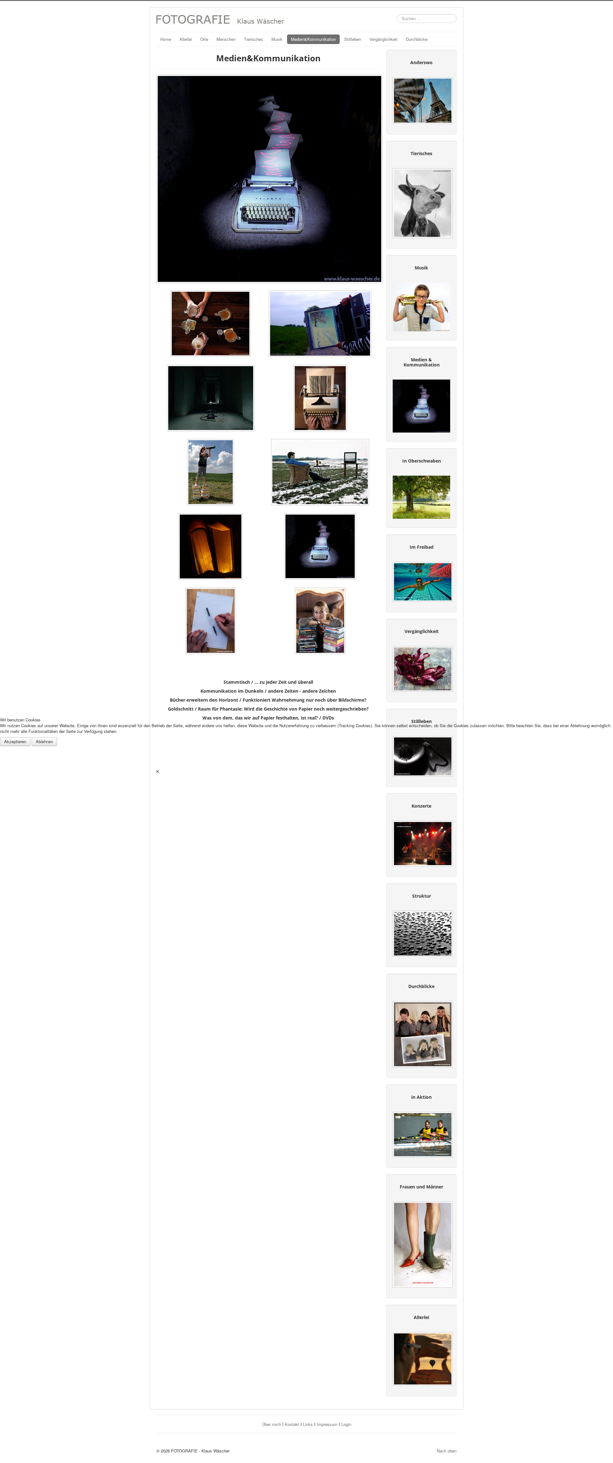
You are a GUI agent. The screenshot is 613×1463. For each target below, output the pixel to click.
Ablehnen (44, 741)
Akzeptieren (15, 741)
